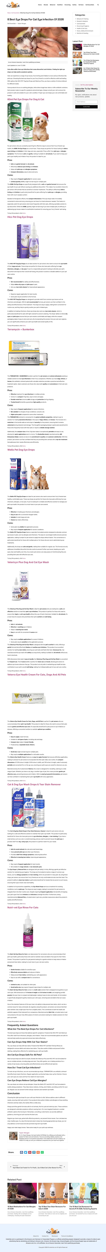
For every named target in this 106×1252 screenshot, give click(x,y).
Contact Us (45, 1236)
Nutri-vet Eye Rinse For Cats (22, 907)
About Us (36, 1236)
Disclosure (55, 1236)
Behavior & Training (82, 19)
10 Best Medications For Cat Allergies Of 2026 (91, 45)
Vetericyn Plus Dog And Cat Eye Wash (28, 562)
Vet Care (81, 5)
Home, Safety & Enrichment (85, 31)
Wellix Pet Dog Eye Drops (21, 449)
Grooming (67, 5)
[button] (98, 4)
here (24, 213)
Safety (74, 5)
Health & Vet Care (82, 28)
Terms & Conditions (67, 1236)
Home (40, 5)
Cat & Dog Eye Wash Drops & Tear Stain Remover (34, 784)
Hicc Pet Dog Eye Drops (20, 217)
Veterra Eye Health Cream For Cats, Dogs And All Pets (36, 674)
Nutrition (60, 5)
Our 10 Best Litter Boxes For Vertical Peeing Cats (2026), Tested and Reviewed (91, 69)
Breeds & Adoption (82, 21)
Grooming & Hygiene (83, 26)
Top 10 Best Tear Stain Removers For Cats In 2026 (91, 53)
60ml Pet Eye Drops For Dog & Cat (25, 99)
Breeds (46, 5)
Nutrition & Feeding (82, 33)
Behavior (52, 5)
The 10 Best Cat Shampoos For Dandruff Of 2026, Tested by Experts (91, 62)
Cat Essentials (90, 5)
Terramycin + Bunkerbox (20, 329)
